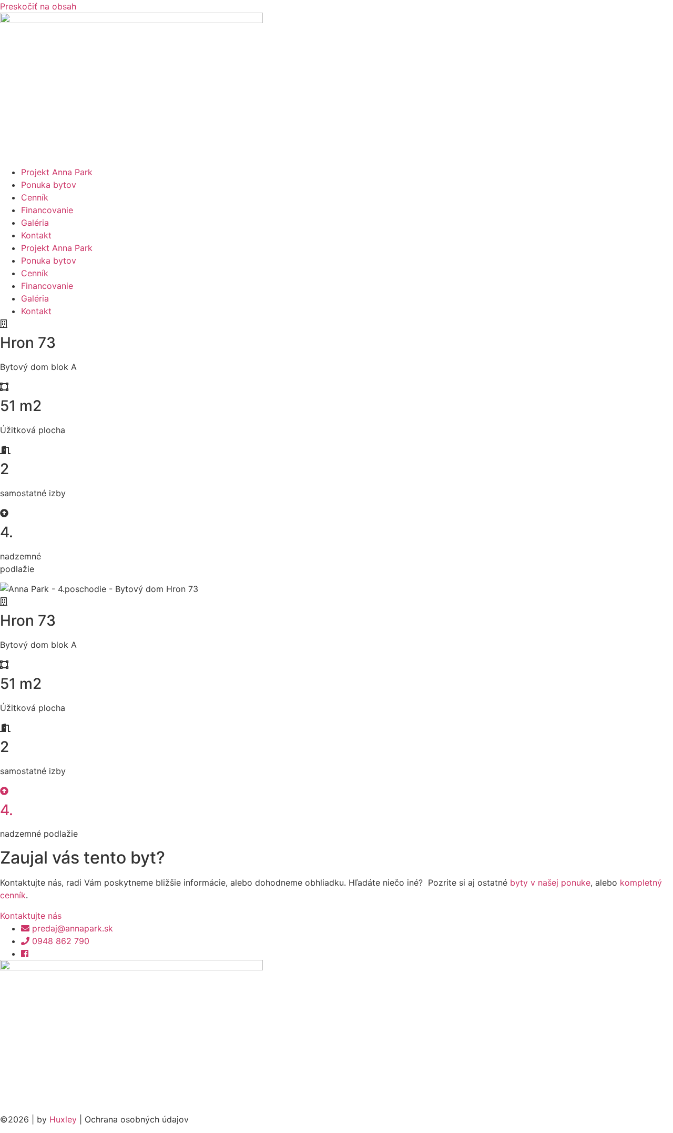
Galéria (35, 222)
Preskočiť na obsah (38, 6)
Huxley (63, 1119)
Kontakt (36, 235)
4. (6, 810)
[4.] (4, 791)
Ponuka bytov (48, 184)
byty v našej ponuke (550, 882)
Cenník (34, 197)
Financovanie (47, 210)
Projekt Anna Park (57, 172)
